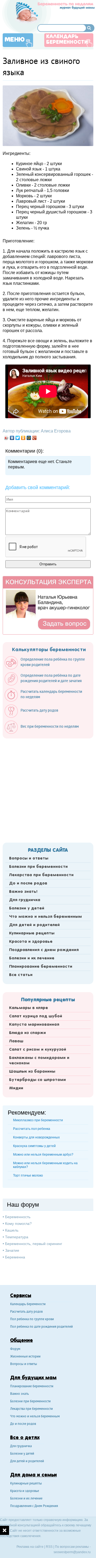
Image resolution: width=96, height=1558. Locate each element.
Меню (15, 40)
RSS (49, 1547)
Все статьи (21, 975)
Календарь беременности (67, 39)
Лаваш (16, 1041)
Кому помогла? (18, 1223)
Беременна (15, 1257)
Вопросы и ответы (28, 858)
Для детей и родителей (34, 925)
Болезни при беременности (38, 867)
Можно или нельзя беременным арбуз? (43, 1154)
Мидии (16, 1088)
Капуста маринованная (34, 1024)
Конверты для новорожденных (36, 1137)
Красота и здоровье (31, 942)
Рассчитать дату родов (26, 1312)
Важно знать (19, 1394)
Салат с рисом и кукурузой (37, 1049)
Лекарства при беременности (41, 875)
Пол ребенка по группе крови (32, 1319)
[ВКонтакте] (12, 437)
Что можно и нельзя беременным (45, 917)
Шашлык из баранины (32, 1071)
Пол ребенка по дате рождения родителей (41, 1327)
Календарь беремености (28, 1304)
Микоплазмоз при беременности (38, 1120)
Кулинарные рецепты (31, 933)
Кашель (11, 1230)
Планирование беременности (40, 967)
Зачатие (12, 1250)
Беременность (17, 1217)
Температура (16, 1237)
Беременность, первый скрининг (33, 1244)
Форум (15, 1349)
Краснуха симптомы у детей (34, 1146)
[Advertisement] (48, 789)
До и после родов (28, 883)
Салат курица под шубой (35, 1016)
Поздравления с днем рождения (44, 950)
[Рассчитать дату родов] (34, 716)
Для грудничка (24, 900)
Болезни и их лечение (31, 958)
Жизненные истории (25, 1357)
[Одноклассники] (23, 437)
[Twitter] (18, 437)
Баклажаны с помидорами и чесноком (39, 1060)
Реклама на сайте (30, 1547)
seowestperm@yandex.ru (72, 1552)
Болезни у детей (26, 908)
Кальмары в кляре (28, 1008)
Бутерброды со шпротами (37, 1080)
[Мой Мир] (29, 437)
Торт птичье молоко (28, 1175)
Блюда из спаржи (27, 1033)
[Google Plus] (34, 437)
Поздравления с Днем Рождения (34, 1506)
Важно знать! (23, 892)
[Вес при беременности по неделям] (44, 732)
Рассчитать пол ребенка (31, 1129)
